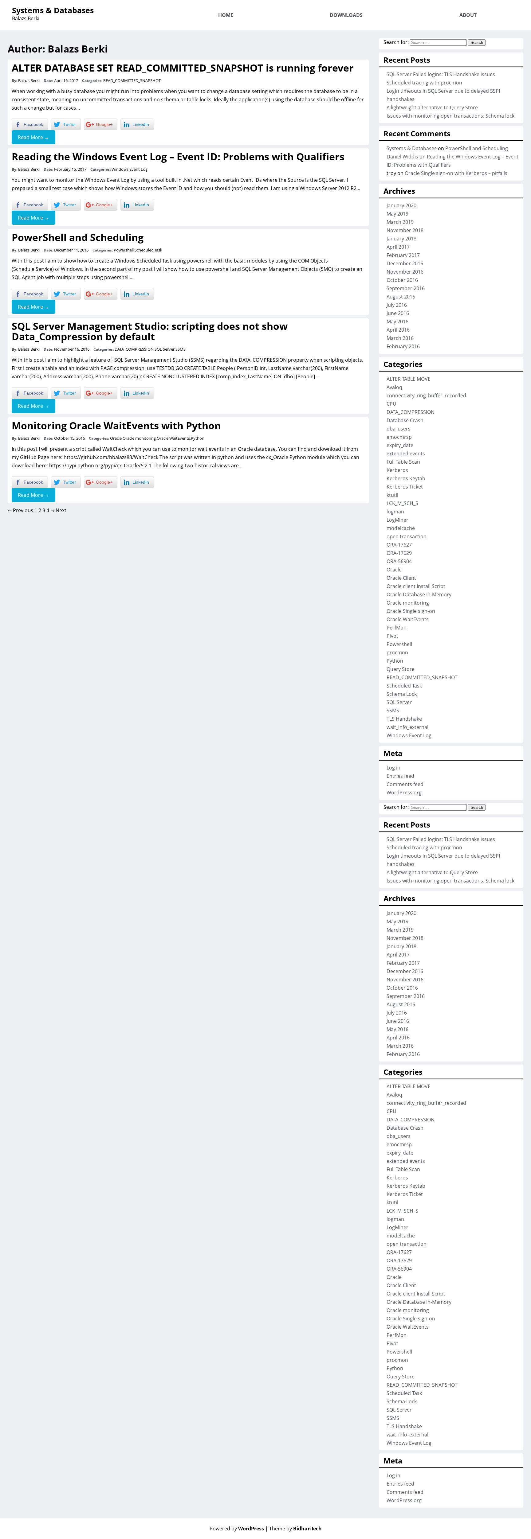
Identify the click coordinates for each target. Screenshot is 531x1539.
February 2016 (403, 346)
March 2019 (400, 222)
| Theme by (293, 1528)
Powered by (237, 1528)
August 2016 (401, 296)
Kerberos (397, 470)
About (468, 15)
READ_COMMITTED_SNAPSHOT (132, 80)
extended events (406, 453)
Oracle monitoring (139, 438)
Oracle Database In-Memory (419, 594)
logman (395, 511)
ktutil (392, 495)
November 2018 (405, 230)
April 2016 (398, 329)
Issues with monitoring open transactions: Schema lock (450, 115)
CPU (391, 403)
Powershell (124, 250)
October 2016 (402, 280)
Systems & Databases (53, 10)
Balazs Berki (29, 80)
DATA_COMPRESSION (134, 349)
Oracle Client (401, 578)
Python (197, 438)
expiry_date (400, 445)
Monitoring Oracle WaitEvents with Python (116, 425)
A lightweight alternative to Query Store (432, 107)
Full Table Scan (403, 461)
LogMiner (397, 519)
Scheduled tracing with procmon (424, 82)
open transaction (407, 536)
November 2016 (405, 271)
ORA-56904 (399, 561)
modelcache (401, 528)
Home (225, 15)
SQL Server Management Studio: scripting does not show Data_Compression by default (150, 331)
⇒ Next (58, 510)
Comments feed (405, 784)
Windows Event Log (130, 169)
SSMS (180, 349)
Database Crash (405, 420)
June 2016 (398, 313)
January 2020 (401, 205)
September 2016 (406, 288)
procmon (397, 652)
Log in (393, 767)
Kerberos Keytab (406, 478)
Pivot (392, 636)
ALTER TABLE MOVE (409, 379)
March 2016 (400, 338)
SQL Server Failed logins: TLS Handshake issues (441, 74)
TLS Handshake (404, 718)
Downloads (346, 15)
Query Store (401, 669)
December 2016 (405, 263)
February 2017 (403, 255)
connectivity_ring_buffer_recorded (426, 395)
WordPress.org (404, 792)
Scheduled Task (148, 250)
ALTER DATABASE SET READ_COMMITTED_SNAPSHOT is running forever (183, 67)
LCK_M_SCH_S (402, 503)
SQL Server (165, 349)
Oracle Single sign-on (411, 611)
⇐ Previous (20, 510)
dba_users (399, 428)
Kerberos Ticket (405, 486)
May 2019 (397, 213)
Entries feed (400, 776)
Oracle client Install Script (416, 586)
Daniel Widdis (402, 156)
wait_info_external (407, 727)
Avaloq (394, 387)
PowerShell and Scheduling (78, 237)
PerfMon (397, 627)
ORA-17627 (399, 544)
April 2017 (398, 247)
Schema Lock (402, 694)
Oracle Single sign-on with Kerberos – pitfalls (456, 173)
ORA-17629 (399, 553)
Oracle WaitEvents (173, 438)
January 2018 (401, 238)
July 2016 (397, 305)
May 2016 (397, 321)
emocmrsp (399, 437)
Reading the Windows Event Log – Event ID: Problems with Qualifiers (178, 156)
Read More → (33, 137)
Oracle (116, 438)
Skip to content (498, 4)
